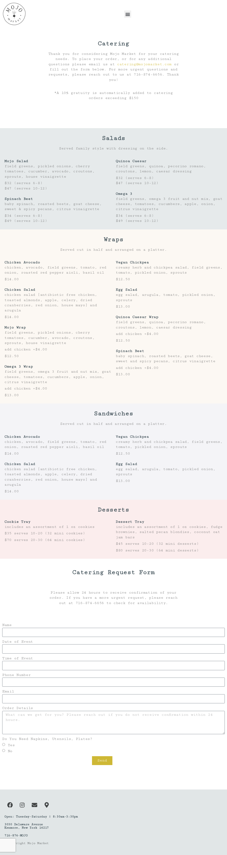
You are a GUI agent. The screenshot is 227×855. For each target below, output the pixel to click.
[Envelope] (34, 805)
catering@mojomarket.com (144, 64)
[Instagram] (22, 805)
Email (8, 691)
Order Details (17, 708)
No (10, 751)
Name (7, 625)
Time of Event (17, 658)
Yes (11, 745)
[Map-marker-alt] (46, 805)
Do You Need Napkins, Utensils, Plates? (47, 739)
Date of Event (17, 641)
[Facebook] (10, 805)
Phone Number (16, 675)
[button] (127, 14)
